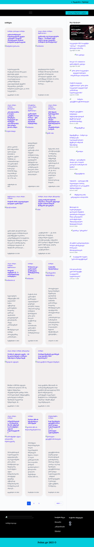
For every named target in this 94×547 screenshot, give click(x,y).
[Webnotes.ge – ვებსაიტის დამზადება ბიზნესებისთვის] (34, 283)
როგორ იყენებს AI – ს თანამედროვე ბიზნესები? (13, 273)
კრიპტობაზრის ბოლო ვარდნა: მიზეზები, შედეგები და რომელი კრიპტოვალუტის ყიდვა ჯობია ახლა (13, 119)
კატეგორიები (60, 526)
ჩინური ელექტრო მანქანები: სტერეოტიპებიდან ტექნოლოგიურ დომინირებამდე (77, 116)
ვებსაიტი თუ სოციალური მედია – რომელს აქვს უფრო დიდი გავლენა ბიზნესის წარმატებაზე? (48, 39)
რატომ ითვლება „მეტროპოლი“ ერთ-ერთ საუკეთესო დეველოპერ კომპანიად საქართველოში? (79, 88)
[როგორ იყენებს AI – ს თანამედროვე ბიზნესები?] (13, 285)
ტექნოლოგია (42, 33)
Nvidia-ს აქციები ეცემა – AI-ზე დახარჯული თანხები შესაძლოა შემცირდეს (18, 356)
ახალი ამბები (42, 31)
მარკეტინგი (31, 105)
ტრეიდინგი (11, 109)
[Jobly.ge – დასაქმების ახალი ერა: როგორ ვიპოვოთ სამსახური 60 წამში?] (79, 153)
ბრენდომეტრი (52, 416)
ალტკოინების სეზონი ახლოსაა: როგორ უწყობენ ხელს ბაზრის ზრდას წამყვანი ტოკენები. (49, 202)
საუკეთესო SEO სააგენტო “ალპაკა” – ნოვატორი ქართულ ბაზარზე (79, 45)
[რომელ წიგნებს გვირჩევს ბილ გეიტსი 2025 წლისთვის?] (49, 371)
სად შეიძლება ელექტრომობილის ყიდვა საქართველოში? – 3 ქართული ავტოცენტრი (54, 427)
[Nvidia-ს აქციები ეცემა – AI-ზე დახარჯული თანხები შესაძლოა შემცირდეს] (18, 371)
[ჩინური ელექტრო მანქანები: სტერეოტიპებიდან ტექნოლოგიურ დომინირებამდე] (79, 103)
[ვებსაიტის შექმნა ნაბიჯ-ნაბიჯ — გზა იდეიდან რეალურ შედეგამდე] (34, 132)
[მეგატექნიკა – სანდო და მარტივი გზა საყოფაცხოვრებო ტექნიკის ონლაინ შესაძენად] (79, 130)
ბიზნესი (10, 31)
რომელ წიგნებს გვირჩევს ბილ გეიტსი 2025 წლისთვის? (48, 356)
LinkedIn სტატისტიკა (53, 268)
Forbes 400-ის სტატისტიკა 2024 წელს (33, 421)
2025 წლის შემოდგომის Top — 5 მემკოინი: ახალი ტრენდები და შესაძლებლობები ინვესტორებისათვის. (54, 120)
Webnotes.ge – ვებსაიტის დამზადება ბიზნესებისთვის (33, 271)
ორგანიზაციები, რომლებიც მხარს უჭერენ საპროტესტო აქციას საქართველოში (13, 427)
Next (58, 503)
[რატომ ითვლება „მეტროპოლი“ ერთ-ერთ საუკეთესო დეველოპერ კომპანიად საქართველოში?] (79, 74)
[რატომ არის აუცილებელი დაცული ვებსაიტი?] (18, 216)
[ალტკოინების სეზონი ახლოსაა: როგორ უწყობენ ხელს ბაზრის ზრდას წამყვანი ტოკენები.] (49, 218)
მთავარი (58, 522)
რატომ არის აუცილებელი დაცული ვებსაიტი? (18, 202)
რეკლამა (76, 2)
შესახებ (85, 2)
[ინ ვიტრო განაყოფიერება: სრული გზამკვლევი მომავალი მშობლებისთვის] (79, 234)
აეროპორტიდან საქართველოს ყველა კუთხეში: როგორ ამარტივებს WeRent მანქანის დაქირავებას (16, 38)
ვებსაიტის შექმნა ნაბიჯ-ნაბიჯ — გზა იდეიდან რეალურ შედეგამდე (33, 118)
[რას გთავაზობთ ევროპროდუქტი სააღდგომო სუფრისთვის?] (79, 261)
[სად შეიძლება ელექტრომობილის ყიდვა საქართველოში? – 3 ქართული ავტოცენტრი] (54, 441)
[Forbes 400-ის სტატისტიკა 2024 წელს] (34, 432)
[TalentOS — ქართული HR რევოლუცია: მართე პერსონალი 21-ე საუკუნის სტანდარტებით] (79, 175)
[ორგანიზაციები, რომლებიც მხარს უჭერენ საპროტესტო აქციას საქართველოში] (13, 441)
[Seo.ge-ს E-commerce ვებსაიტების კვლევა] (79, 56)
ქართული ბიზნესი (19, 31)
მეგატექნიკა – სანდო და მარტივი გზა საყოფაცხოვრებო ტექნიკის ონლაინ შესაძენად (79, 140)
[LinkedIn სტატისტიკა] (54, 278)
